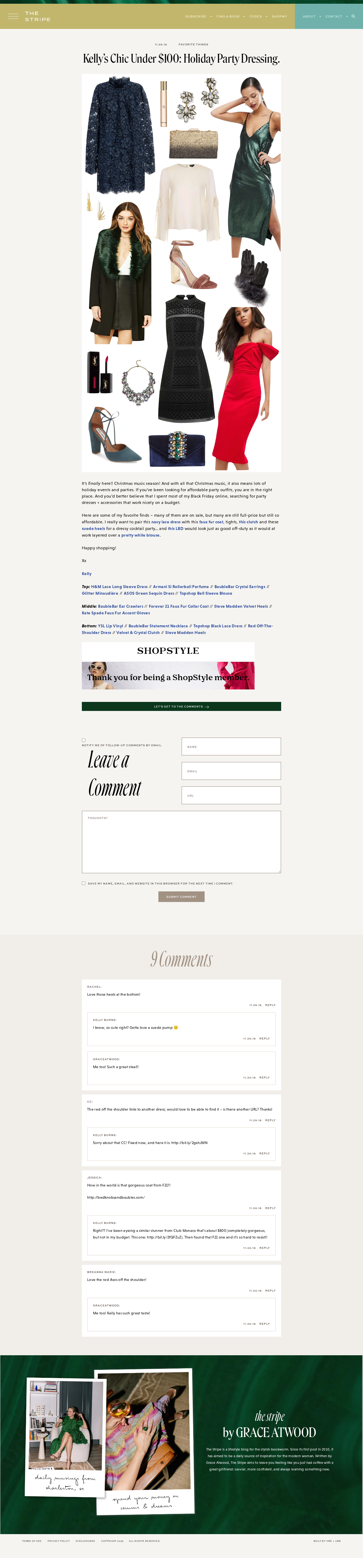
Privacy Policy (59, 1540)
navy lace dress (166, 521)
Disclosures (85, 1540)
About (309, 16)
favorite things (193, 44)
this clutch (248, 521)
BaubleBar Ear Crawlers (120, 606)
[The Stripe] (37, 16)
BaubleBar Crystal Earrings (239, 586)
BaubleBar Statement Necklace (158, 625)
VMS (329, 1540)
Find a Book (228, 16)
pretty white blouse (140, 535)
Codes (256, 16)
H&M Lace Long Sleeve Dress (119, 586)
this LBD (175, 528)
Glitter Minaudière (100, 593)
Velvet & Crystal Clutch (138, 632)
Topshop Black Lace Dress (218, 625)
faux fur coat (211, 521)
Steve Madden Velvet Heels (241, 606)
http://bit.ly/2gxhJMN (189, 1143)
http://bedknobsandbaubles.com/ (116, 1197)
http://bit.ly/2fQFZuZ (164, 1237)
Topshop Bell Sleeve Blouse (206, 593)
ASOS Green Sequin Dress (149, 593)
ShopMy (279, 16)
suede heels (93, 528)
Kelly (86, 573)
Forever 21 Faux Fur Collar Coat (179, 606)
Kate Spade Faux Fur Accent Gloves (116, 612)
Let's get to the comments (178, 706)
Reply (270, 1005)
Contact (334, 16)
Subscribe (196, 16)
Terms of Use (32, 1540)
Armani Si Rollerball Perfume (181, 586)
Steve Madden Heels (185, 632)
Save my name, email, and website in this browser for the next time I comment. (161, 883)
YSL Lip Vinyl (110, 625)
